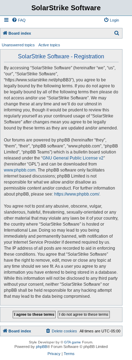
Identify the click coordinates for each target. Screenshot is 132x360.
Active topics (49, 45)
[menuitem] (19, 20)
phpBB (41, 346)
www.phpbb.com (20, 170)
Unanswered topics (18, 45)
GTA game (72, 342)
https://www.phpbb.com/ (76, 194)
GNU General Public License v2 (73, 158)
